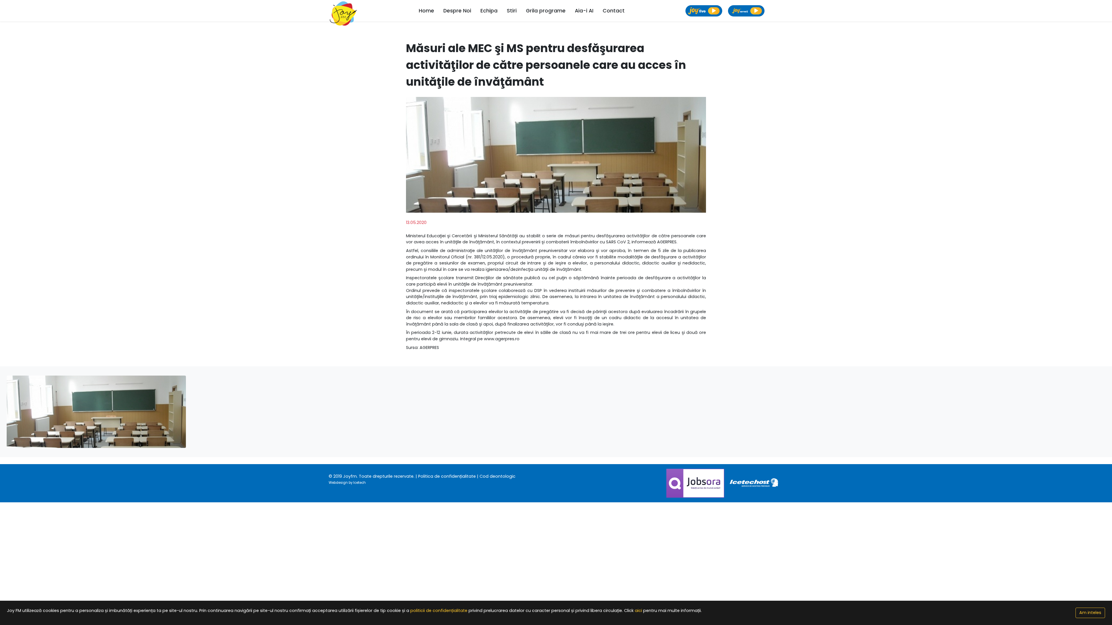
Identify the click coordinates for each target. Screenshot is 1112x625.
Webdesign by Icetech (347, 482)
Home (426, 10)
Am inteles (1090, 612)
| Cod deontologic (496, 476)
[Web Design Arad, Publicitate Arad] (754, 483)
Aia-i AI (584, 10)
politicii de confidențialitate (438, 610)
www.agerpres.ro (502, 339)
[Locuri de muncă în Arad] (695, 483)
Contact (614, 10)
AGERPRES (429, 347)
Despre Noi (457, 10)
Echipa (489, 10)
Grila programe (546, 10)
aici (638, 610)
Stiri (512, 10)
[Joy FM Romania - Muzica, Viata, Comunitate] (343, 10)
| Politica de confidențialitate (446, 476)
